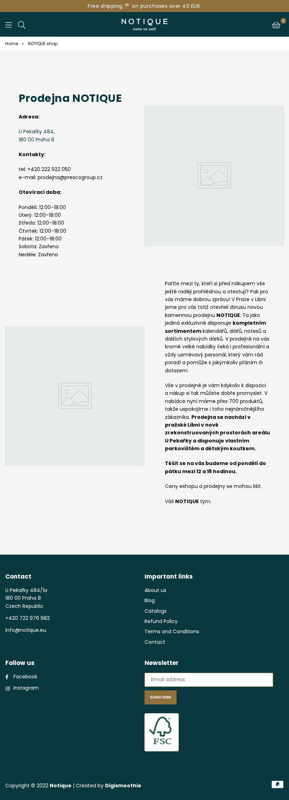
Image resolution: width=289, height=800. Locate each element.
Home (11, 44)
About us (155, 590)
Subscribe (160, 697)
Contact (154, 642)
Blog (149, 600)
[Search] (22, 24)
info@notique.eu (25, 630)
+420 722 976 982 (27, 618)
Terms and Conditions (171, 631)
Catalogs (155, 611)
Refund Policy (161, 621)
